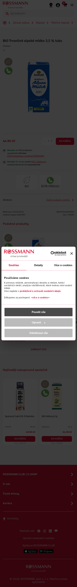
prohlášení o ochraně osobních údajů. (40, 291)
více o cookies (40, 297)
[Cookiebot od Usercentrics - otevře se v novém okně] (50, 253)
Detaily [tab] (38, 265)
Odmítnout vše (38, 332)
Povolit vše (38, 312)
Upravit (36, 322)
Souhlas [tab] (14, 265)
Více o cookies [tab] (63, 265)
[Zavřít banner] (71, 253)
